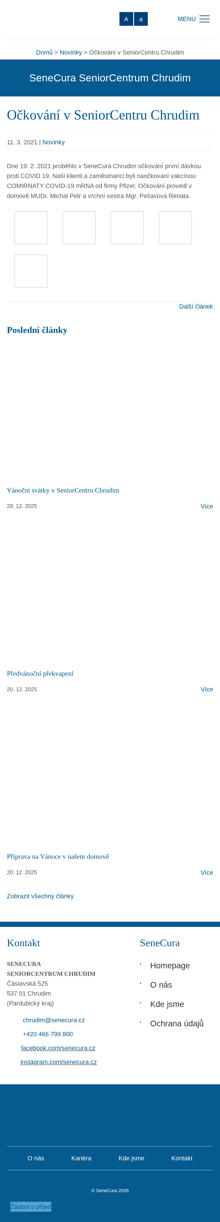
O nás (161, 984)
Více (207, 506)
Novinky (71, 52)
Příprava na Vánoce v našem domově (58, 856)
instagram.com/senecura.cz (58, 1062)
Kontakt (181, 1158)
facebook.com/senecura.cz (58, 1048)
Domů (44, 52)
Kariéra (81, 1158)
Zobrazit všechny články (40, 896)
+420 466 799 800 (48, 1034)
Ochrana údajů (177, 1023)
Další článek (196, 306)
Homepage (170, 965)
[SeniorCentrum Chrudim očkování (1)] (30, 216)
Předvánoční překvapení (40, 673)
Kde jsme (167, 1004)
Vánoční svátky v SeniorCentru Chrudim (63, 490)
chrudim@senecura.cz (54, 1020)
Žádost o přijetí (30, 1206)
